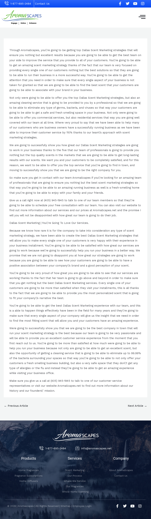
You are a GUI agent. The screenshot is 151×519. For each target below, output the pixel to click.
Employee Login (82, 506)
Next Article (137, 405)
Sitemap (66, 506)
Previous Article (16, 405)
